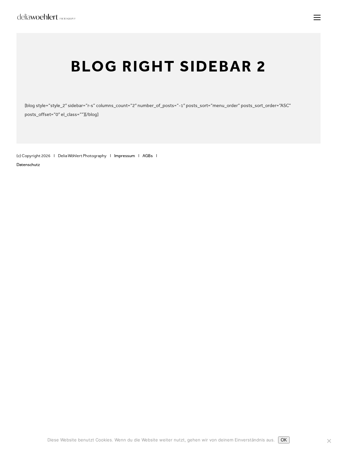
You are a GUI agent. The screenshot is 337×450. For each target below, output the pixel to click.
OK (284, 439)
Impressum (123, 155)
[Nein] (328, 440)
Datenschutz (28, 164)
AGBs (148, 155)
